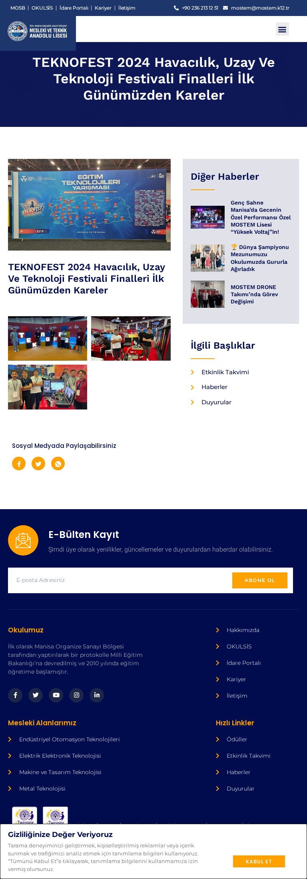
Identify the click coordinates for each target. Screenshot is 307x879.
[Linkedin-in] (97, 695)
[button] (282, 29)
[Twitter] (35, 695)
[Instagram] (76, 695)
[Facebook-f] (15, 695)
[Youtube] (56, 695)
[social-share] (19, 463)
